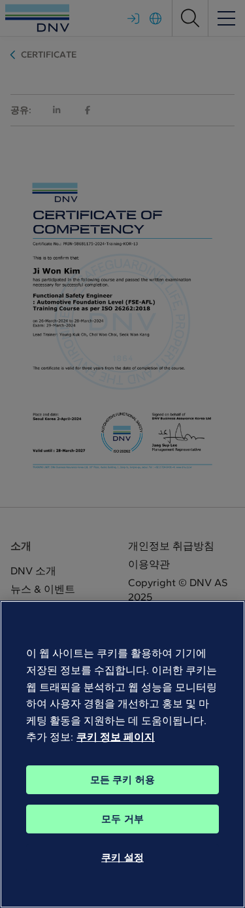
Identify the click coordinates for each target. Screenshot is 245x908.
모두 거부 (122, 819)
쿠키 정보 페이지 (115, 737)
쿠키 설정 (122, 858)
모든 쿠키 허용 (122, 780)
